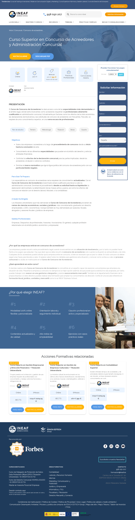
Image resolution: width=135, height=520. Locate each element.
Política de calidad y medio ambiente (101, 502)
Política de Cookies (49, 502)
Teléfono (102, 114)
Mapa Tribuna (103, 505)
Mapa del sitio (91, 505)
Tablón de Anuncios (118, 505)
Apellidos (102, 103)
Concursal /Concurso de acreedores (28, 30)
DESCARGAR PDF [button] (42, 56)
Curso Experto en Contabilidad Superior (103, 366)
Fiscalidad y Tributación (58, 492)
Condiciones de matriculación (29, 502)
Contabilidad (54, 472)
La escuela (14, 22)
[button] (18, 130)
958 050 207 (54, 14)
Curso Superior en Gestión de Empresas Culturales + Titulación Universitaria (64, 367)
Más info (17, 410)
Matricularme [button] (20, 56)
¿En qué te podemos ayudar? (108, 145)
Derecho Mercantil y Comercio (61, 495)
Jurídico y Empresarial (57, 486)
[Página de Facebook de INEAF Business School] (105, 446)
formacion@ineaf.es (118, 472)
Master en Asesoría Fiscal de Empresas (24, 485)
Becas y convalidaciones (113, 22)
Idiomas (52, 478)
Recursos (53, 22)
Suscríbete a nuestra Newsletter (112, 460)
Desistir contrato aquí (17, 491)
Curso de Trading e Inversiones (20, 1)
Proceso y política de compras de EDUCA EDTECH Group (62, 505)
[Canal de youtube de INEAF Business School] (123, 446)
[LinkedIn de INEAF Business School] (117, 446)
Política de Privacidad (66, 502)
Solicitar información (116, 14)
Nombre (102, 92)
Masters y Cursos (34, 22)
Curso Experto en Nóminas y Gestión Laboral (73, 1)
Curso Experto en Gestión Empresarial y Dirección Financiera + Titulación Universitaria (27, 367)
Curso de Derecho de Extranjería (98, 1)
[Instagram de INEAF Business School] (111, 446)
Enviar (112, 161)
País (100, 135)
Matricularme (34, 410)
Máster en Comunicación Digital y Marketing (44, 1)
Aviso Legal (81, 502)
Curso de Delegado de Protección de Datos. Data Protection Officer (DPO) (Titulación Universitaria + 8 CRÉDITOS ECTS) (26, 474)
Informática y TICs (56, 490)
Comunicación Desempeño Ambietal (23, 505)
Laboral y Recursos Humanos (60, 475)
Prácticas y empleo (88, 22)
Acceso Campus (119, 6)
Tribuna (69, 22)
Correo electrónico (105, 125)
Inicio (11, 30)
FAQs (68, 507)
